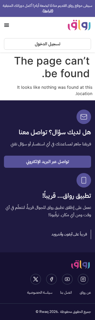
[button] (69, 234)
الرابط (48, 11)
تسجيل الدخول (47, 44)
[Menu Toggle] (6, 25)
